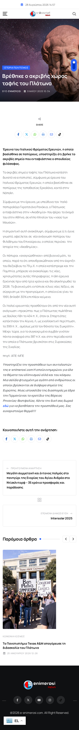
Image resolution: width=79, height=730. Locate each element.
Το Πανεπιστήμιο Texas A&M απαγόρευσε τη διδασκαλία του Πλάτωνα (34, 645)
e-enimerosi (13, 91)
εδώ (5, 406)
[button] (66, 539)
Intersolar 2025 (61, 518)
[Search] (74, 13)
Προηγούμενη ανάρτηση (26, 468)
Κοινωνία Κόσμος (14, 636)
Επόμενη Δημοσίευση (54, 513)
